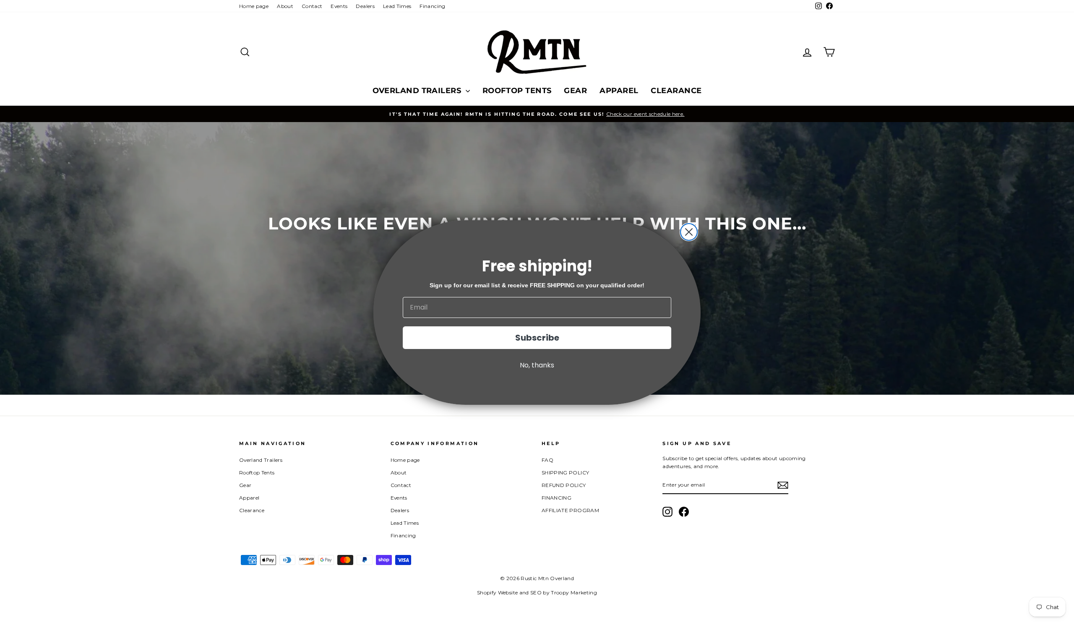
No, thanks (537, 365)
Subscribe (537, 338)
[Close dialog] (688, 232)
